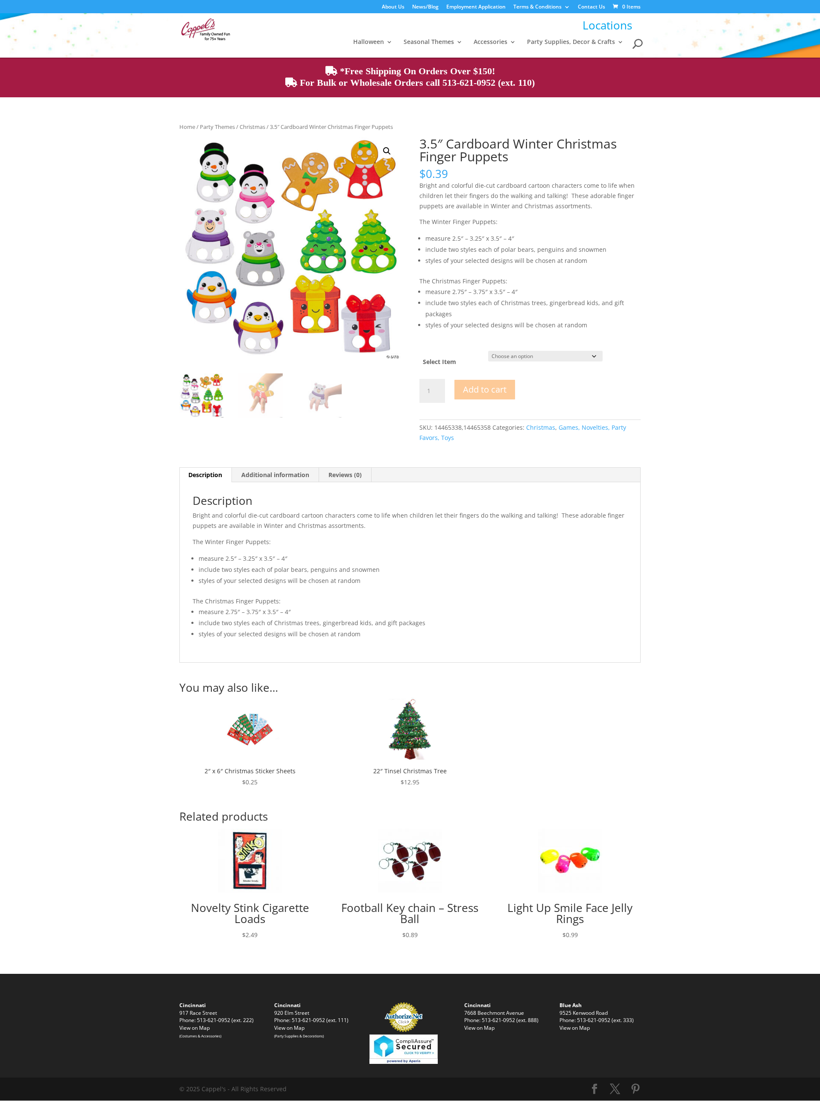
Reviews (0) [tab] (345, 475)
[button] (387, 151)
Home (187, 127)
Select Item (439, 362)
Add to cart (485, 389)
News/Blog (425, 7)
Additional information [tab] (275, 475)
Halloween (368, 42)
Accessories (490, 42)
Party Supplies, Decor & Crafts (571, 42)
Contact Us (591, 7)
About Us (393, 7)
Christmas (252, 127)
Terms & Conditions (537, 7)
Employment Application (476, 7)
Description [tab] (205, 475)
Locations (607, 25)
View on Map (194, 1027)
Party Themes (217, 127)
